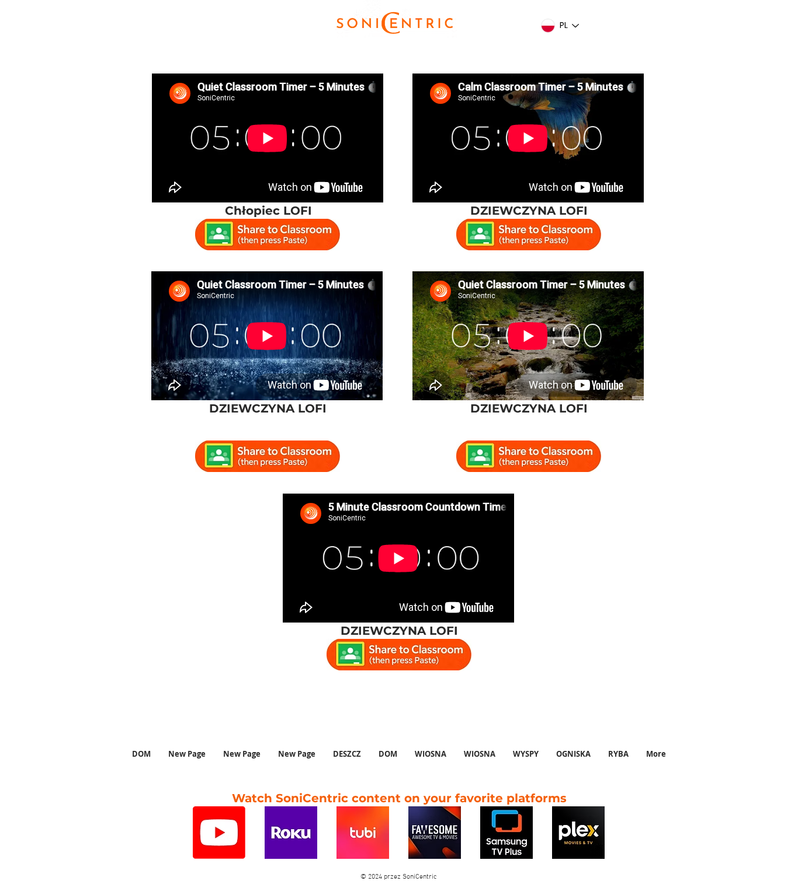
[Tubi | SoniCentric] (362, 832)
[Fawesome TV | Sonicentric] (434, 832)
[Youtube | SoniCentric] (219, 832)
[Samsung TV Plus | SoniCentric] (506, 832)
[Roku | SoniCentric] (291, 832)
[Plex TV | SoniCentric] (578, 832)
